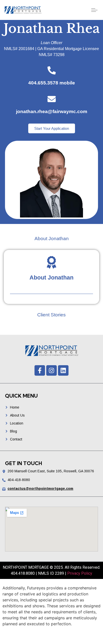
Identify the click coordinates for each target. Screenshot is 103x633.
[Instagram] (51, 370)
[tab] (51, 238)
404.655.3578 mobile (51, 82)
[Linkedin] (63, 370)
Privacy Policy (79, 573)
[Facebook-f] (39, 370)
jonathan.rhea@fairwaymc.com (51, 111)
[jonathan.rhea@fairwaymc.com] (52, 99)
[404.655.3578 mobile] (52, 70)
